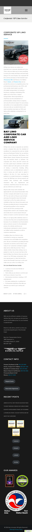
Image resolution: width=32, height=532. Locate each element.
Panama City (17, 82)
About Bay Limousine (10, 416)
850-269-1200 (24, 366)
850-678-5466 (23, 368)
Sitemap (12, 529)
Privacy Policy (18, 529)
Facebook (16, 441)
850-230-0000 (22, 364)
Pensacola (7, 80)
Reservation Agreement (11, 388)
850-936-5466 (24, 371)
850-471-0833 (12, 375)
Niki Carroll (18, 293)
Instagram (16, 448)
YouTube (16, 462)
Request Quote (9, 381)
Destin (9, 82)
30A (11, 80)
